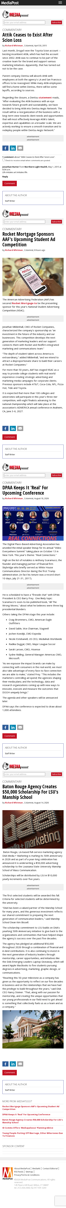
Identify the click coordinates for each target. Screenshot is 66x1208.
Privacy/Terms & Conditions (26, 1175)
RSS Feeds (18, 1171)
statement (45, 97)
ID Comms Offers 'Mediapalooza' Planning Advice (27, 1127)
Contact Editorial (50, 1168)
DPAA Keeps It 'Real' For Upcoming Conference (26, 1114)
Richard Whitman (14, 45)
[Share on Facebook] (5, 148)
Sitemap (29, 1171)
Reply (5, 176)
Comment (9, 183)
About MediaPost (22, 1168)
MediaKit (36, 1168)
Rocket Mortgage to (24, 303)
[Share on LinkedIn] (13, 148)
